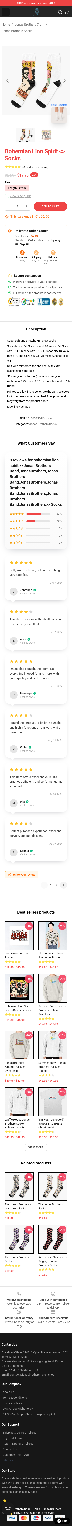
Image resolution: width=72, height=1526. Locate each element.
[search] (60, 12)
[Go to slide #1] (25, 135)
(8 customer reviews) (35, 167)
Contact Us (10, 1449)
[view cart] (66, 12)
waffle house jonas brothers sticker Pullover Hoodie (17, 1123)
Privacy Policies (12, 1403)
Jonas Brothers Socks (17, 31)
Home (6, 24)
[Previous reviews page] (44, 885)
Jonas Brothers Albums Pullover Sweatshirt (15, 1066)
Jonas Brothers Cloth (29, 24)
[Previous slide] (8, 80)
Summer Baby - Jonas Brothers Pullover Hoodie (52, 1066)
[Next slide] (64, 80)
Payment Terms (12, 1438)
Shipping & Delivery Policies (19, 1432)
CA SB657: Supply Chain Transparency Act (29, 1414)
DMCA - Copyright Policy (18, 1408)
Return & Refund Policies (18, 1443)
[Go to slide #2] (46, 135)
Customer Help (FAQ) (16, 1454)
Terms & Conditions (15, 1397)
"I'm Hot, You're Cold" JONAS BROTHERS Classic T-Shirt (51, 1123)
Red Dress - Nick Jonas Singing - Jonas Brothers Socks (52, 1261)
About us (8, 1392)
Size (7, 181)
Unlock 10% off (8, 1508)
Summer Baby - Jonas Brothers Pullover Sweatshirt (52, 1010)
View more (36, 1147)
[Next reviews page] (63, 885)
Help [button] (64, 1521)
